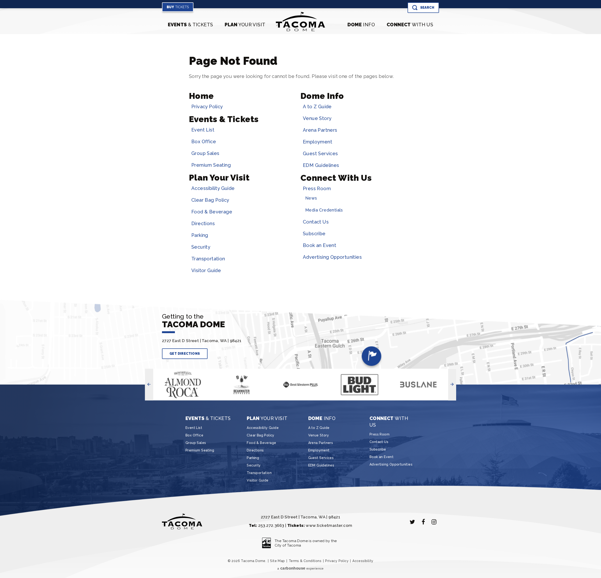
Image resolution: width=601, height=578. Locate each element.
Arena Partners (320, 130)
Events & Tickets (223, 119)
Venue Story (317, 118)
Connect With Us (336, 178)
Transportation (208, 259)
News (311, 198)
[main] (300, 167)
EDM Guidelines (321, 165)
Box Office (203, 141)
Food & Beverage (211, 212)
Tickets (178, 7)
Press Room (317, 188)
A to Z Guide (317, 106)
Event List (202, 130)
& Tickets (190, 24)
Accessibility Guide (213, 188)
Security (200, 247)
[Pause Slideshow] (158, 376)
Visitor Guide (206, 270)
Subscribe (314, 233)
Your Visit (245, 24)
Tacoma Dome (300, 21)
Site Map (277, 561)
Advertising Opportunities (332, 257)
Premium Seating (211, 165)
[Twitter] (412, 522)
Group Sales (205, 153)
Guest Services (320, 153)
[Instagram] (434, 522)
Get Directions (185, 353)
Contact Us (316, 222)
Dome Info (322, 96)
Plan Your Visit (219, 177)
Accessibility (362, 561)
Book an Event (319, 245)
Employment (317, 142)
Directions (203, 223)
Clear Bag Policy (210, 200)
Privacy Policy (207, 106)
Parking (199, 235)
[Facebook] (423, 522)
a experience (300, 568)
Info (361, 24)
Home (201, 96)
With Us (410, 24)
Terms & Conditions (305, 561)
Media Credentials (324, 210)
